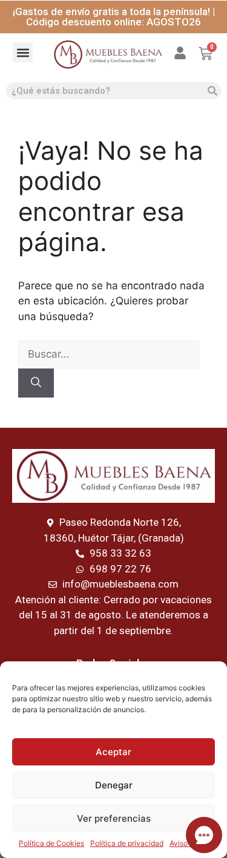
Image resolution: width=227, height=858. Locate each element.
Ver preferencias (114, 818)
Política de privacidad (126, 843)
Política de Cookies (51, 843)
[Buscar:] (108, 354)
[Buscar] (212, 90)
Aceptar (113, 752)
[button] (23, 52)
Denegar (114, 785)
